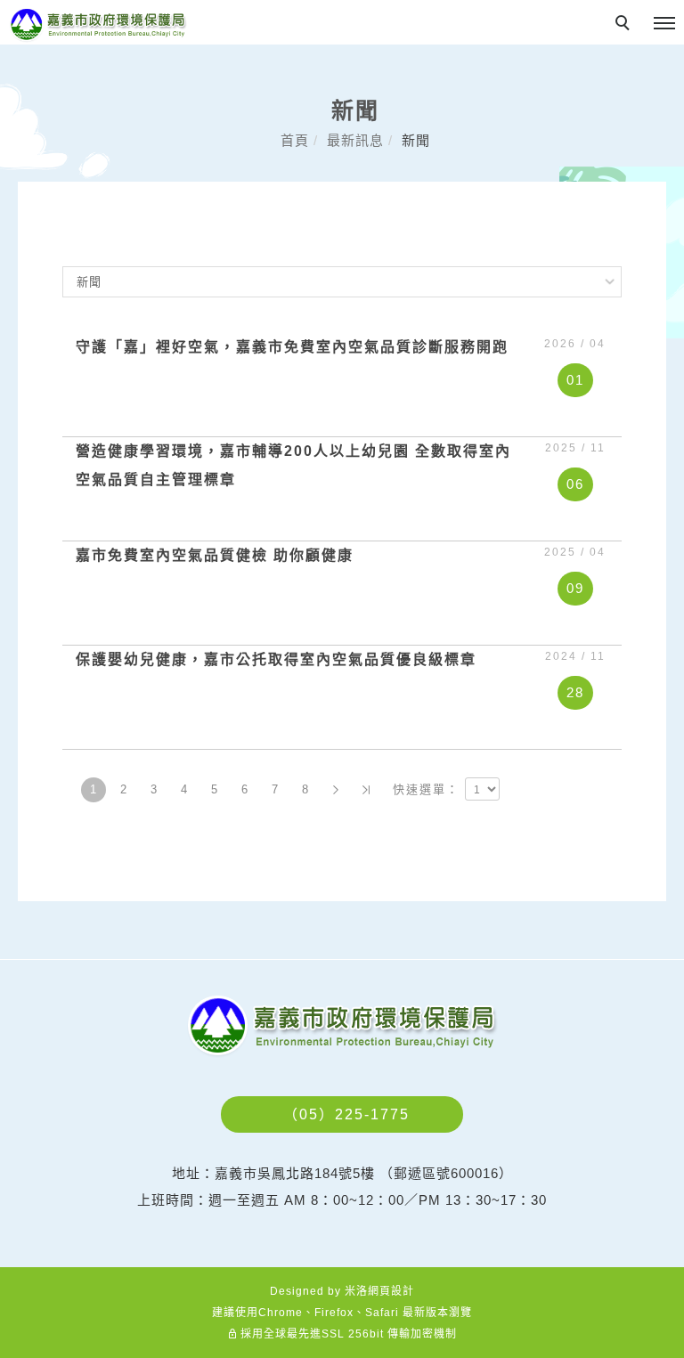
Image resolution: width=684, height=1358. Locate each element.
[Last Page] (366, 789)
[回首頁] (98, 25)
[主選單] (664, 24)
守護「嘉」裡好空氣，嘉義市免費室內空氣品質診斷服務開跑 (292, 346)
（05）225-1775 (346, 1114)
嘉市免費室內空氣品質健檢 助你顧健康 (215, 555)
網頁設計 (391, 1291)
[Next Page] (335, 789)
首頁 (295, 140)
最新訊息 (355, 140)
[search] (625, 25)
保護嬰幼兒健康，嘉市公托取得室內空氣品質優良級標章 (276, 659)
